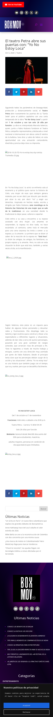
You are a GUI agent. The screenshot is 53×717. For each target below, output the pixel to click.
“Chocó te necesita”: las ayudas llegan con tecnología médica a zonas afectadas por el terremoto (23, 551)
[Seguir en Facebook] (26, 13)
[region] (26, 700)
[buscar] (36, 24)
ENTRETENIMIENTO (11, 681)
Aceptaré (26, 705)
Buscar (43, 509)
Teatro (19, 53)
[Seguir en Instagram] (22, 13)
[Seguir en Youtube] (17, 13)
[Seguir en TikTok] (36, 13)
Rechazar (26, 712)
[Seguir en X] (31, 13)
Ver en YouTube (15, 4)
